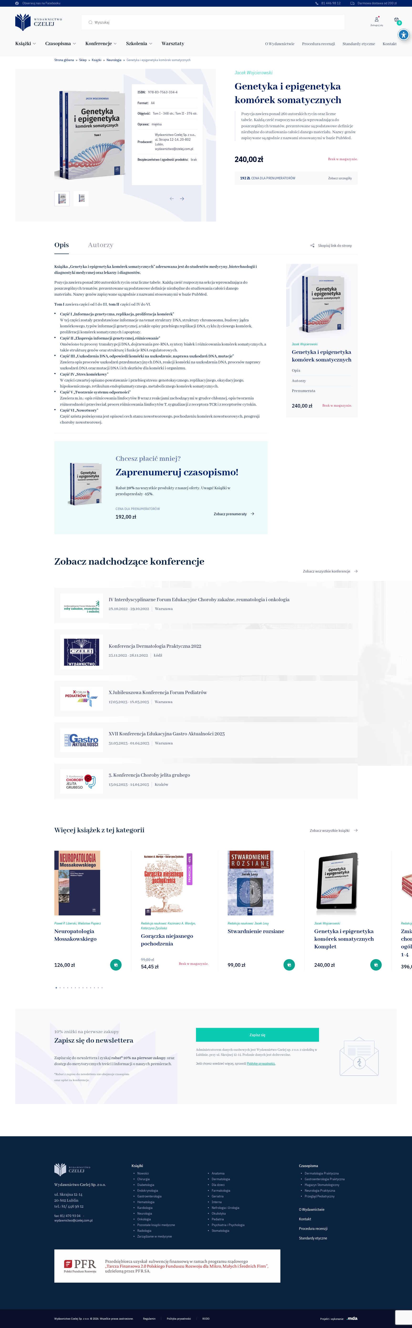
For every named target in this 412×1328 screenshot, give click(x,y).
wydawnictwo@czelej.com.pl (174, 149)
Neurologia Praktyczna (320, 1190)
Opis (61, 245)
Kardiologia (145, 1208)
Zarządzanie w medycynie (154, 1236)
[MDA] (352, 1318)
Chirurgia (143, 1179)
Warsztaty (173, 44)
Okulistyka (219, 1213)
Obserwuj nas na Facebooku (41, 3)
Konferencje (98, 44)
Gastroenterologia (149, 1196)
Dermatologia (221, 1179)
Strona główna (64, 60)
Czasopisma (58, 44)
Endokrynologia (147, 1190)
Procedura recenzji (318, 44)
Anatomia (218, 1173)
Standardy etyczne (359, 44)
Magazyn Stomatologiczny (322, 1185)
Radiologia (144, 1230)
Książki (23, 44)
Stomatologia (220, 1230)
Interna (217, 1202)
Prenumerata (303, 390)
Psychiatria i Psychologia (228, 1225)
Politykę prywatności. (261, 1063)
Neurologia (114, 60)
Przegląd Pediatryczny (320, 1196)
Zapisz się (257, 1034)
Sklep (83, 60)
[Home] (38, 22)
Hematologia (145, 1202)
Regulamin (149, 1318)
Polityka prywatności (179, 1318)
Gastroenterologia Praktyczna (325, 1179)
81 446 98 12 (331, 3)
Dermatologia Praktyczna (322, 1173)
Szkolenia (136, 44)
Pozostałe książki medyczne (156, 1225)
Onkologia (144, 1219)
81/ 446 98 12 (72, 1206)
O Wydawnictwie (279, 44)
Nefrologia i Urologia (225, 1208)
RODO (206, 1318)
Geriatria (218, 1196)
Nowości (143, 1173)
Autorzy (100, 245)
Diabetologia (145, 1185)
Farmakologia (221, 1190)
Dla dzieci (218, 1185)
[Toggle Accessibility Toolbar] (403, 34)
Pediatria (218, 1219)
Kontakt (390, 44)
